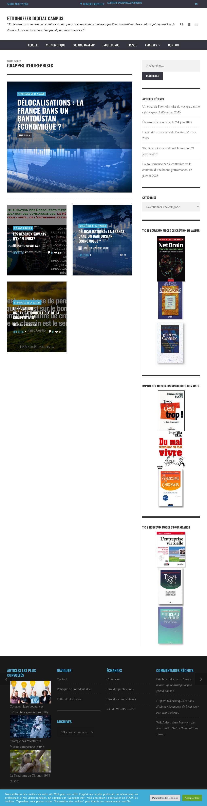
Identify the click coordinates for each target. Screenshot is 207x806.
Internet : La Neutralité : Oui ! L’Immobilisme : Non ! (177, 728)
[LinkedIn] (189, 24)
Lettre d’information (69, 699)
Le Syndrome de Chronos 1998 (30, 775)
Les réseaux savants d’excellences (29, 236)
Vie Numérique (55, 45)
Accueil (33, 45)
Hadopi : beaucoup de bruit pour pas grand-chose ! (174, 685)
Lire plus (18, 252)
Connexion (113, 679)
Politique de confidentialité (74, 689)
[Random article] (196, 4)
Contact (173, 45)
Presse (132, 45)
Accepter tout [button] (192, 798)
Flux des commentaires (121, 699)
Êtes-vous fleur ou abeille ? (159, 122)
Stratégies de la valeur (93, 225)
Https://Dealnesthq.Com (171, 700)
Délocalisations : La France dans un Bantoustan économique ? (101, 236)
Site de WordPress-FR (121, 709)
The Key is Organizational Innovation (166, 148)
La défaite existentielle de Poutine (124, 2)
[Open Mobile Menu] (196, 24)
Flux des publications (120, 689)
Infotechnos (111, 45)
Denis (20, 245)
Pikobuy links (165, 679)
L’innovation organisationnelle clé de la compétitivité (36, 313)
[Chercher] (181, 24)
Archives (151, 45)
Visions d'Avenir (23, 228)
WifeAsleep (163, 722)
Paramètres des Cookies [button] (165, 798)
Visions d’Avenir (84, 45)
